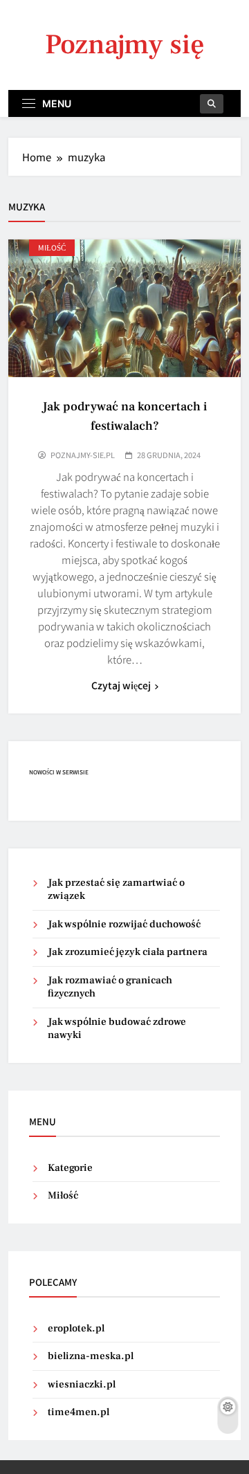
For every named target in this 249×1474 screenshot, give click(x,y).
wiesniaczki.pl (82, 1384)
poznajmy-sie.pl (82, 454)
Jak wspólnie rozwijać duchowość (124, 924)
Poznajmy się (125, 44)
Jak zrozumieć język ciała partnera (128, 951)
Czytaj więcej (121, 685)
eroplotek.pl (76, 1328)
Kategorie (70, 1167)
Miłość (52, 247)
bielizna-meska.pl (90, 1356)
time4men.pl (78, 1412)
